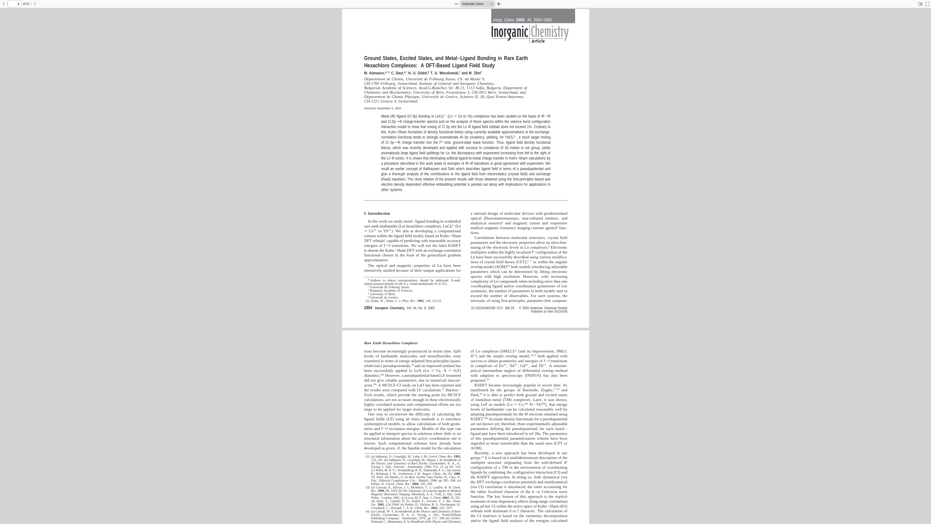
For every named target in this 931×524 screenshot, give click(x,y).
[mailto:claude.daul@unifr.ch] (421, 283)
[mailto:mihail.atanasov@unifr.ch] (380, 283)
